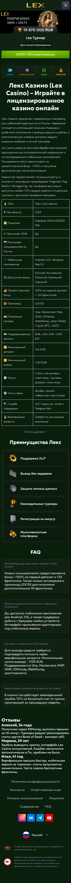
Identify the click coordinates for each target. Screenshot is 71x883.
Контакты (17, 790)
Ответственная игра (46, 790)
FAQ (48, 806)
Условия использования (25, 798)
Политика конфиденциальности (35, 781)
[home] (36, 5)
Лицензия (56, 798)
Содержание (29, 806)
